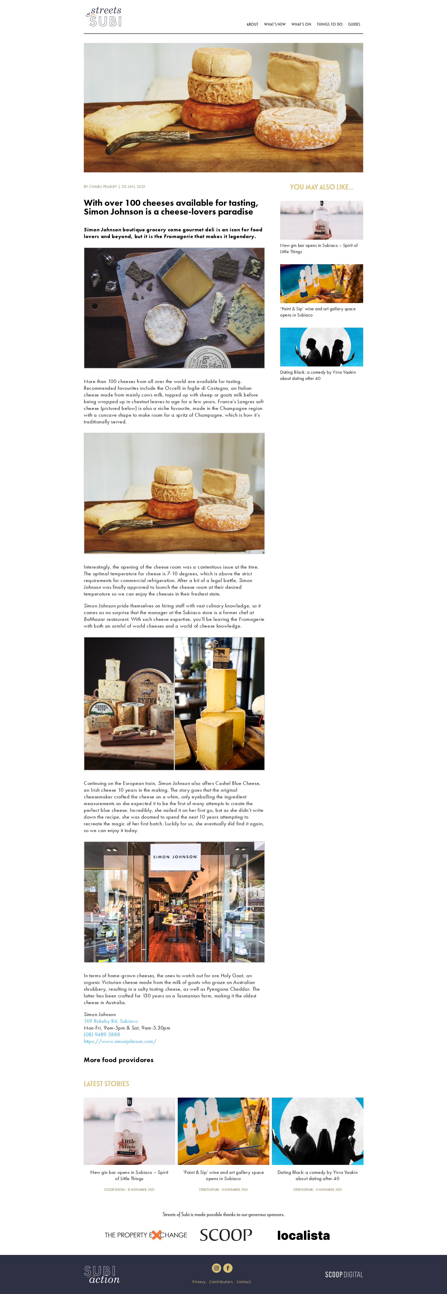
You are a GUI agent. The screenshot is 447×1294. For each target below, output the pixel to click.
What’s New (275, 24)
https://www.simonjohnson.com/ (120, 1041)
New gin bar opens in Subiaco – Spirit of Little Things (129, 1175)
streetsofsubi (209, 1189)
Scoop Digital (114, 1189)
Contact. (244, 1281)
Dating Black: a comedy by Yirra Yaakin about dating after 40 (318, 375)
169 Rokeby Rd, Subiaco (111, 1021)
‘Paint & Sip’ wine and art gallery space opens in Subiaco (223, 1175)
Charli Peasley (103, 186)
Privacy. (199, 1281)
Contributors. (221, 1281)
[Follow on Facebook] (228, 1268)
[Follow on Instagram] (216, 1268)
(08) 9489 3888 (102, 1034)
